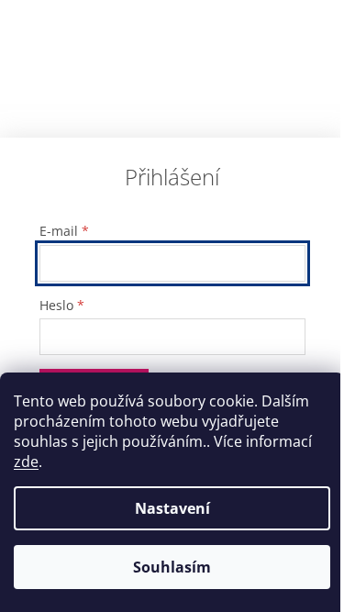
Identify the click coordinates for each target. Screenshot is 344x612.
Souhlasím (172, 567)
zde (26, 461)
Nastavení (172, 508)
